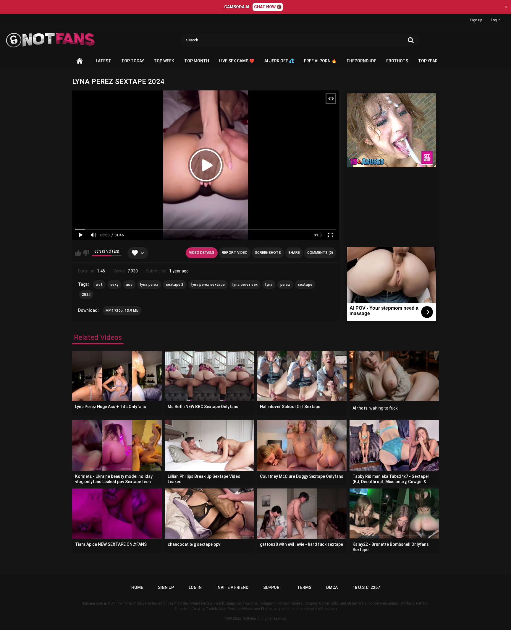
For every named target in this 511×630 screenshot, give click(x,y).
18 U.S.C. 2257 (366, 587)
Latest (103, 61)
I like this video (78, 253)
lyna (268, 284)
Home (79, 61)
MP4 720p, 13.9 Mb (122, 310)
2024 (86, 295)
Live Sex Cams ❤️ (236, 61)
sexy (114, 284)
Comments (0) (320, 253)
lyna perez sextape (208, 284)
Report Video (235, 253)
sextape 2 (175, 284)
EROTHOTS (397, 61)
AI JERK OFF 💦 (279, 61)
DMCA (332, 587)
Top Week (164, 61)
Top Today (132, 61)
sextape (305, 284)
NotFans (249, 618)
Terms (304, 587)
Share (294, 253)
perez (285, 284)
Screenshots (268, 253)
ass (129, 284)
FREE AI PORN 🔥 (320, 61)
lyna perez (149, 284)
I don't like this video (86, 253)
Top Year (428, 61)
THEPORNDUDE (361, 61)
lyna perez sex (245, 284)
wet (99, 284)
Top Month (196, 61)
